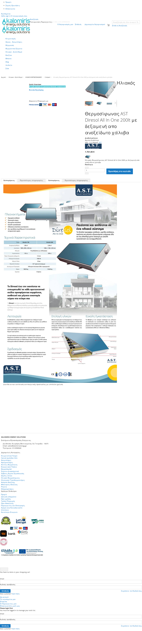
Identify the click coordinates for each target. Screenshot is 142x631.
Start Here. (16, 594)
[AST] (93, 148)
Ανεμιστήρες (6, 460)
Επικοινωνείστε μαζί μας (10, 606)
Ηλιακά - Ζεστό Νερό (15, 77)
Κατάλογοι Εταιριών (9, 512)
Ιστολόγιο (5, 510)
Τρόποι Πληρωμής (8, 501)
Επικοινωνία (10, 9)
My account (4, 597)
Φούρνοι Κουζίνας (8, 482)
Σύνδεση (78, 24)
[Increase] (87, 173)
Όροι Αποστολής (7, 503)
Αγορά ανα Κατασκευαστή (11, 508)
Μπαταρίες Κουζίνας (9, 485)
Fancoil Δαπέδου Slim (9, 458)
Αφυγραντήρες (7, 462)
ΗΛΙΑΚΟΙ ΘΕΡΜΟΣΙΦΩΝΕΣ (33, 77)
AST (100, 142)
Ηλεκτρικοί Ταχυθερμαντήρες (13, 480)
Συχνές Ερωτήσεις (13, 5)
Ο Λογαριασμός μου (65, 24)
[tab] (9, 180)
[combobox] (126, 22)
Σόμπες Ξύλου (6, 476)
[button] (89, 90)
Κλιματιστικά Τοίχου (9, 456)
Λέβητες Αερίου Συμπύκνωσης (12, 473)
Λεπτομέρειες (9, 180)
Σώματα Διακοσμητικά (10, 471)
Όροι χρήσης (6, 499)
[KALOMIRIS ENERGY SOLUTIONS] (16, 26)
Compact (47, 77)
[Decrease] (87, 168)
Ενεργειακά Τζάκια (9, 467)
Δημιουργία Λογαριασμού (95, 24)
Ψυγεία (4, 487)
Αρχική (3, 77)
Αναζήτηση (34, 19)
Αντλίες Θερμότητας (9, 465)
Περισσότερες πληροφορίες (31, 180)
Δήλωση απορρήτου (8, 497)
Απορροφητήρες (7, 489)
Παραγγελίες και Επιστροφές (13, 506)
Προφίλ (8, 2)
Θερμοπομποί (6, 469)
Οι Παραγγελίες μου (8, 604)
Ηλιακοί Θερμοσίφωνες (10, 478)
